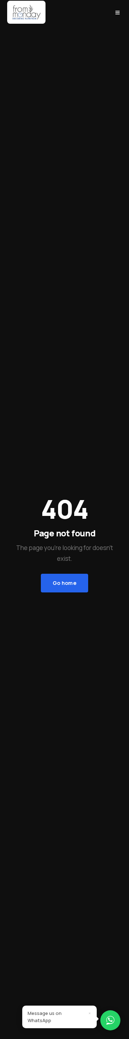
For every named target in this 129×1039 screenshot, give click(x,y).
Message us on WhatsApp (45, 1017)
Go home (64, 582)
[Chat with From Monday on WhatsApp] (110, 1020)
